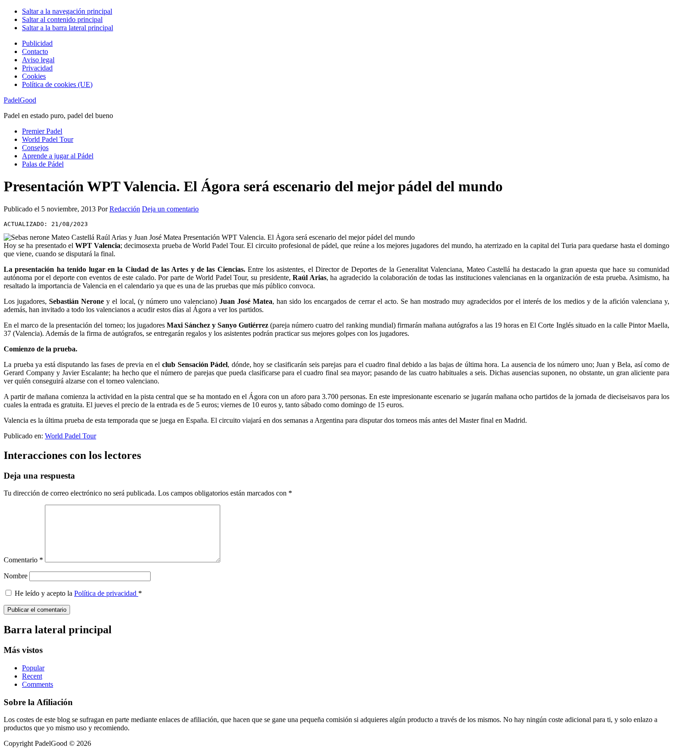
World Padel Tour (70, 436)
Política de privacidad (106, 593)
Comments (37, 684)
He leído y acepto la (78, 593)
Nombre (15, 576)
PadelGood (20, 100)
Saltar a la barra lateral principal (67, 28)
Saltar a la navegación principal (67, 11)
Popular (33, 668)
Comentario (23, 560)
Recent (32, 676)
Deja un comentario (170, 209)
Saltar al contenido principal (62, 19)
